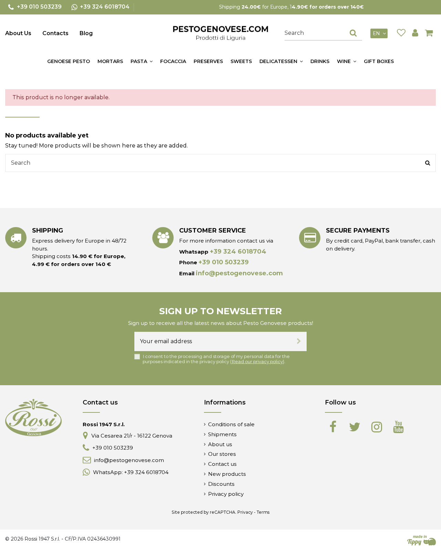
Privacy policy (226, 494)
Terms (263, 512)
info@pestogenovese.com (239, 273)
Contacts (55, 33)
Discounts (221, 484)
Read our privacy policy (257, 361)
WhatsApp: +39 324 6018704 (130, 472)
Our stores (222, 454)
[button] (141, 61)
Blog (86, 33)
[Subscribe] (299, 341)
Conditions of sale (231, 424)
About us (220, 444)
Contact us (222, 464)
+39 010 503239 (223, 262)
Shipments (222, 434)
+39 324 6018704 (238, 251)
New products (227, 474)
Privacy (245, 512)
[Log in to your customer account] (415, 33)
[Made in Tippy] (421, 540)
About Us (18, 33)
